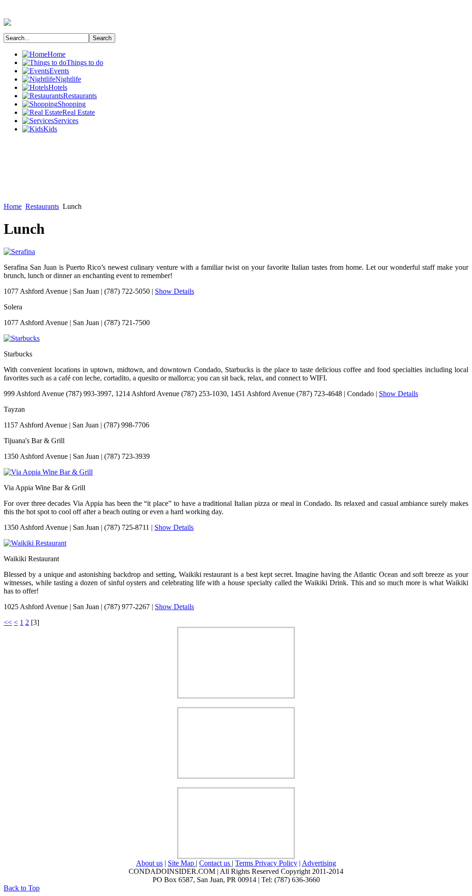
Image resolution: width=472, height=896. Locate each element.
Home (13, 206)
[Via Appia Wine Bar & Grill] (48, 472)
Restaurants (42, 206)
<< (8, 622)
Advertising (319, 863)
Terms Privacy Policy (266, 863)
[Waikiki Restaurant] (35, 543)
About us (149, 863)
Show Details (174, 291)
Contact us (215, 863)
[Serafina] (19, 251)
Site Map (182, 863)
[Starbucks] (22, 338)
